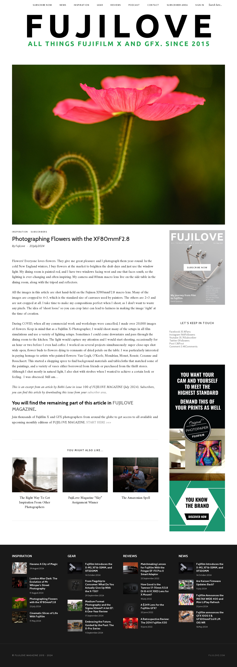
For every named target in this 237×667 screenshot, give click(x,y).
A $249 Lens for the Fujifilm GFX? (152, 606)
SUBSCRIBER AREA (177, 5)
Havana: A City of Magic (44, 564)
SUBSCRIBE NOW (42, 5)
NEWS (63, 5)
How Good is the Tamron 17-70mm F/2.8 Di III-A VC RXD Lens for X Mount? (155, 589)
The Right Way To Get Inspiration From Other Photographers (34, 502)
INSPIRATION (81, 5)
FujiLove (20, 246)
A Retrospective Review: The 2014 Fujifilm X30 (155, 620)
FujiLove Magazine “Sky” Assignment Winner (85, 500)
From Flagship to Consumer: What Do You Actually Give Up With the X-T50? (99, 586)
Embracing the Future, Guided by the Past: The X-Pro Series (99, 625)
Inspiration (20, 231)
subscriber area (97, 392)
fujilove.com (216, 655)
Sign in (199, 5)
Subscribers (39, 231)
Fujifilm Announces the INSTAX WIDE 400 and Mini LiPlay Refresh (209, 599)
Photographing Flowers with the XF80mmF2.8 (44, 600)
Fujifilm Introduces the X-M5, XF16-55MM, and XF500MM (98, 567)
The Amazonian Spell (135, 498)
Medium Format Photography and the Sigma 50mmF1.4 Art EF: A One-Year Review (99, 606)
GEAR (100, 5)
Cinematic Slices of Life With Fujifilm (44, 614)
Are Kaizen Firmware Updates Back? (208, 582)
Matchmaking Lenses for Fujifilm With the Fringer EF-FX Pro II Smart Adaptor (153, 569)
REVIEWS (116, 5)
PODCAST (134, 5)
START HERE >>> (98, 422)
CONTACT (153, 5)
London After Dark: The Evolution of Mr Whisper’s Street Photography (43, 583)
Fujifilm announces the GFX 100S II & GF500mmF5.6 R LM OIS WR (209, 617)
